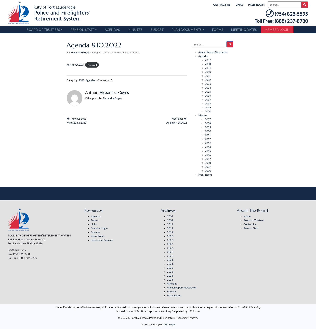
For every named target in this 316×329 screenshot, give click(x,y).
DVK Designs (169, 324)
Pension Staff (82, 29)
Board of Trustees (43, 29)
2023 (170, 251)
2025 (170, 267)
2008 (208, 63)
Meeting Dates (244, 29)
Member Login (277, 29)
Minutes (135, 29)
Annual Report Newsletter (213, 52)
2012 (208, 79)
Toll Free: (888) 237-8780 (281, 21)
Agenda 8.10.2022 (75, 65)
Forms (217, 29)
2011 (208, 75)
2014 (208, 87)
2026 (170, 275)
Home (246, 216)
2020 (208, 111)
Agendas (112, 29)
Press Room (256, 4)
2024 (170, 259)
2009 (208, 67)
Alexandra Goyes (80, 52)
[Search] (229, 44)
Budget (157, 29)
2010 (208, 71)
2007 (208, 59)
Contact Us (221, 4)
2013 (208, 83)
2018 (208, 103)
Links (239, 4)
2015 (208, 91)
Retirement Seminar (102, 240)
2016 (208, 95)
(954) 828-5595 (291, 14)
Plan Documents (187, 29)
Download (92, 65)
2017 (208, 99)
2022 (81, 80)
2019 (208, 107)
